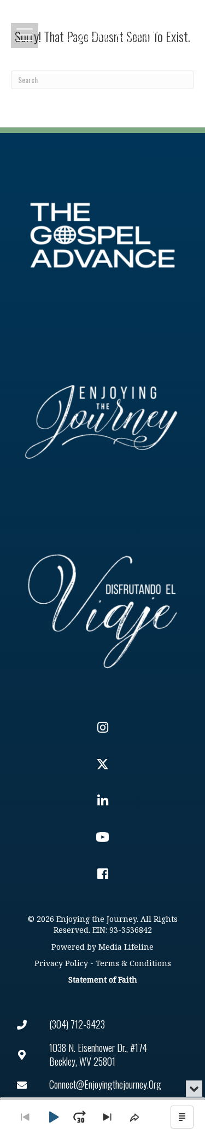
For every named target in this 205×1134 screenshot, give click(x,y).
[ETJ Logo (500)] (102, 422)
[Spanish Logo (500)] (102, 608)
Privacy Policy (61, 963)
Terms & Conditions (133, 963)
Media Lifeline (126, 947)
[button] (24, 35)
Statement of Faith (102, 980)
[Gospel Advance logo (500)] (102, 235)
